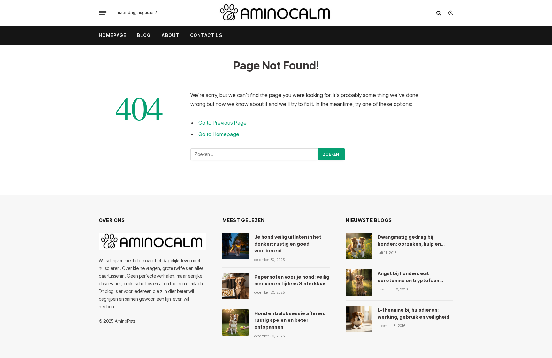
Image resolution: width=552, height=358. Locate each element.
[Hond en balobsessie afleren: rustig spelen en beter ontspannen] (235, 322)
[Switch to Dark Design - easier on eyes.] (450, 12)
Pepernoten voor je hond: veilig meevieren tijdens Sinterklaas (291, 280)
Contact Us (206, 35)
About (170, 35)
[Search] (438, 13)
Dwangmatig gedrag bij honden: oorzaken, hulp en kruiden (409, 240)
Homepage (112, 35)
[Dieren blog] (276, 13)
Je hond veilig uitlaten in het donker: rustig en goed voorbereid (287, 244)
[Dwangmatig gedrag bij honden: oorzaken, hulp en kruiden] (359, 246)
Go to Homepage (218, 134)
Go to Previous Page (222, 122)
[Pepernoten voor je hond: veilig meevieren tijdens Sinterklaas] (235, 286)
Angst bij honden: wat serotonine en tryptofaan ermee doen (408, 277)
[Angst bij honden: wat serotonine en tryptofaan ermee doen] (359, 282)
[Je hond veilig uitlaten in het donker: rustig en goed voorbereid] (235, 246)
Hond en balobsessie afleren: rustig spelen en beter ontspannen (289, 320)
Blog (144, 35)
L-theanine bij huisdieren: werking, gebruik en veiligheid (413, 313)
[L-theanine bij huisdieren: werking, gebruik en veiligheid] (359, 319)
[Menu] (102, 13)
